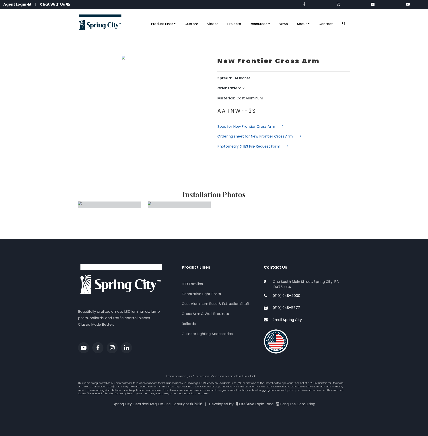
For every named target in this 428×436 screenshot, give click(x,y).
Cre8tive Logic (251, 404)
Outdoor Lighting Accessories (207, 333)
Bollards (189, 323)
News (283, 23)
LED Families (192, 283)
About (302, 23)
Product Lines (162, 23)
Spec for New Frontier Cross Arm (246, 126)
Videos (212, 23)
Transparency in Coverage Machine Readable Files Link (211, 376)
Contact (326, 23)
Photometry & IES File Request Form (248, 146)
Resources (258, 23)
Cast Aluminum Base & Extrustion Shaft (216, 303)
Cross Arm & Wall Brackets (205, 313)
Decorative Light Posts (201, 293)
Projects (234, 23)
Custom (191, 23)
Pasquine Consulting (297, 404)
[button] (343, 23)
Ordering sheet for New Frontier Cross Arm (255, 136)
